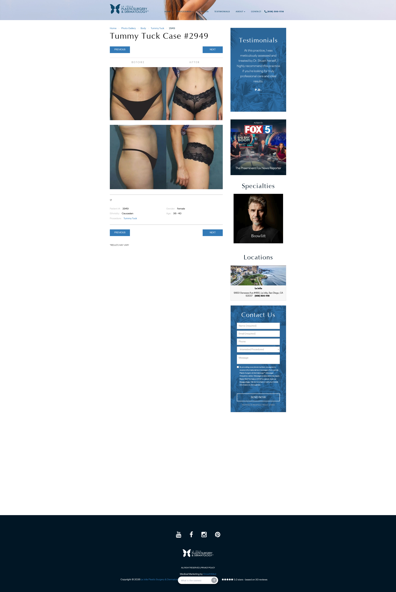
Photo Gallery (128, 28)
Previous (119, 49)
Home (167, 12)
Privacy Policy (245, 382)
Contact (256, 12)
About (240, 12)
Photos (204, 12)
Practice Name (198, 1)
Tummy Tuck (157, 28)
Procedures (184, 12)
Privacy (265, 405)
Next (213, 49)
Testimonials (222, 12)
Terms (272, 405)
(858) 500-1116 (275, 12)
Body (143, 28)
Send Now (258, 397)
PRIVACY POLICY (208, 568)
